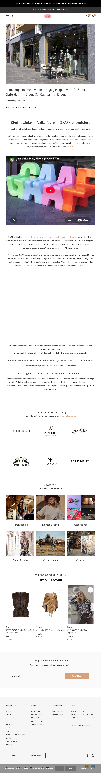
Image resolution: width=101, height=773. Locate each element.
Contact (9, 714)
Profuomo (60, 373)
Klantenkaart (11, 728)
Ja (59, 769)
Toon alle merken (68, 416)
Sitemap (9, 745)
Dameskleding (57, 711)
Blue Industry (76, 373)
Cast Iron (37, 373)
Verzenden (10, 721)
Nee (70, 769)
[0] (93, 16)
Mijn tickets (35, 718)
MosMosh (61, 360)
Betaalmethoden (12, 718)
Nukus (30, 360)
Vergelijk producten (38, 724)
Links (8, 731)
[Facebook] (87, 755)
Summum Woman (17, 360)
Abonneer (77, 676)
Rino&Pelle (48, 360)
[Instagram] (93, 755)
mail (71, 147)
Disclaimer (10, 738)
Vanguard (49, 373)
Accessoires (57, 718)
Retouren (9, 724)
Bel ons (15, 755)
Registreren (35, 711)
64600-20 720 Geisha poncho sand (50, 630)
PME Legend (24, 373)
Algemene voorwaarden (15, 734)
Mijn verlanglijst (37, 721)
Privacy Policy (11, 741)
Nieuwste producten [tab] (50, 580)
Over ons (9, 711)
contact (33, 107)
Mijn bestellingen (37, 714)
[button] (8, 16)
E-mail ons (36, 755)
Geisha (38, 360)
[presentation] (8, 607)
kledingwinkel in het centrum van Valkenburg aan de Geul (52, 237)
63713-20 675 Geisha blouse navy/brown (78, 631)
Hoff (81, 360)
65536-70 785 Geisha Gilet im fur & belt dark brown (20, 631)
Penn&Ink (72, 360)
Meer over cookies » (87, 769)
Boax (90, 360)
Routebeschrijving (16, 107)
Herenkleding (57, 714)
